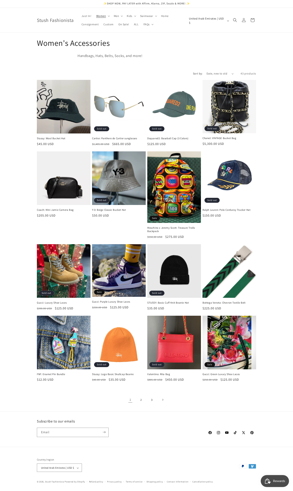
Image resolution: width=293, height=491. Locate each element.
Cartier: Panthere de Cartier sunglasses (114, 138)
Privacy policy (114, 481)
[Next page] (162, 399)
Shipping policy (154, 481)
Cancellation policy (202, 481)
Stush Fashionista (54, 481)
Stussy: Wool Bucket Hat (51, 138)
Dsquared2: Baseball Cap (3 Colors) (167, 138)
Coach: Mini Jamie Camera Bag (55, 210)
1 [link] (130, 400)
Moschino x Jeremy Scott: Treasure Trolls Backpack (171, 229)
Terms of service (134, 481)
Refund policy (96, 481)
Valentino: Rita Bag (158, 374)
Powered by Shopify (75, 481)
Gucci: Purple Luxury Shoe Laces (111, 301)
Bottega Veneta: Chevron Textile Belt (224, 302)
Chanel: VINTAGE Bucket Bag (219, 138)
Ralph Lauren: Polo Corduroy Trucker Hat (226, 210)
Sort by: (198, 73)
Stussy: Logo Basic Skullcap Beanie (113, 374)
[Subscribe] (104, 432)
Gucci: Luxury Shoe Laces (52, 302)
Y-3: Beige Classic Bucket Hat (109, 210)
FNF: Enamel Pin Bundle (51, 374)
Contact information (177, 481)
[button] (102, 16)
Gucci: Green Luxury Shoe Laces (221, 374)
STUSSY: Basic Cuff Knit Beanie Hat (168, 302)
